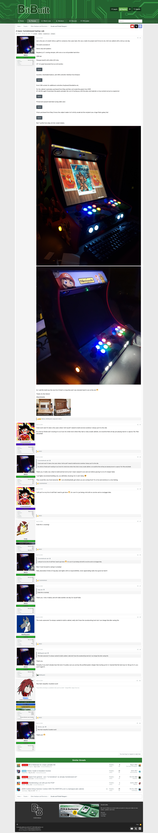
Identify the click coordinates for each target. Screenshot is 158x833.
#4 (140, 489)
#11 (140, 723)
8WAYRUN (38, 828)
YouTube (103, 816)
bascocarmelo (133, 772)
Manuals (74, 21)
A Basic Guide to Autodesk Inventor (39, 771)
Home (22, 21)
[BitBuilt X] (136, 26)
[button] (130, 9)
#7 (140, 586)
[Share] (138, 38)
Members (61, 21)
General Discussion (41, 772)
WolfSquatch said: (42, 653)
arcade (35, 33)
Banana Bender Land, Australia (27, 717)
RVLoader (86, 21)
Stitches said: (41, 727)
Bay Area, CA (31, 550)
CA (33, 450)
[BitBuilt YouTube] (132, 26)
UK (33, 64)
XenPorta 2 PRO (23, 828)
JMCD (19, 33)
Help (137, 824)
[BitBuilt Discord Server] (140, 26)
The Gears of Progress (27, 766)
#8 (140, 617)
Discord (103, 812)
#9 (140, 649)
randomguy (24, 790)
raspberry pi (46, 33)
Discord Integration (23, 830)
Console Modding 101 (46, 766)
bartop (40, 33)
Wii (37, 790)
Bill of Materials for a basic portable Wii (42, 765)
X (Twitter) (103, 814)
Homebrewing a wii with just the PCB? (41, 783)
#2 (140, 424)
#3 (140, 457)
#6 (140, 555)
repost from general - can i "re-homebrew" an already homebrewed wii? (53, 777)
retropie (53, 33)
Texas (32, 643)
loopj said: (40, 589)
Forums (33, 21)
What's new (47, 21)
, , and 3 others (51, 419)
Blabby (23, 784)
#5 (140, 521)
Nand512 (24, 778)
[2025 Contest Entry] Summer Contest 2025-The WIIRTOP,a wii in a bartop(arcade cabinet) (53, 789)
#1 (140, 37)
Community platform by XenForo (29, 827)
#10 (140, 680)
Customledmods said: (43, 460)
